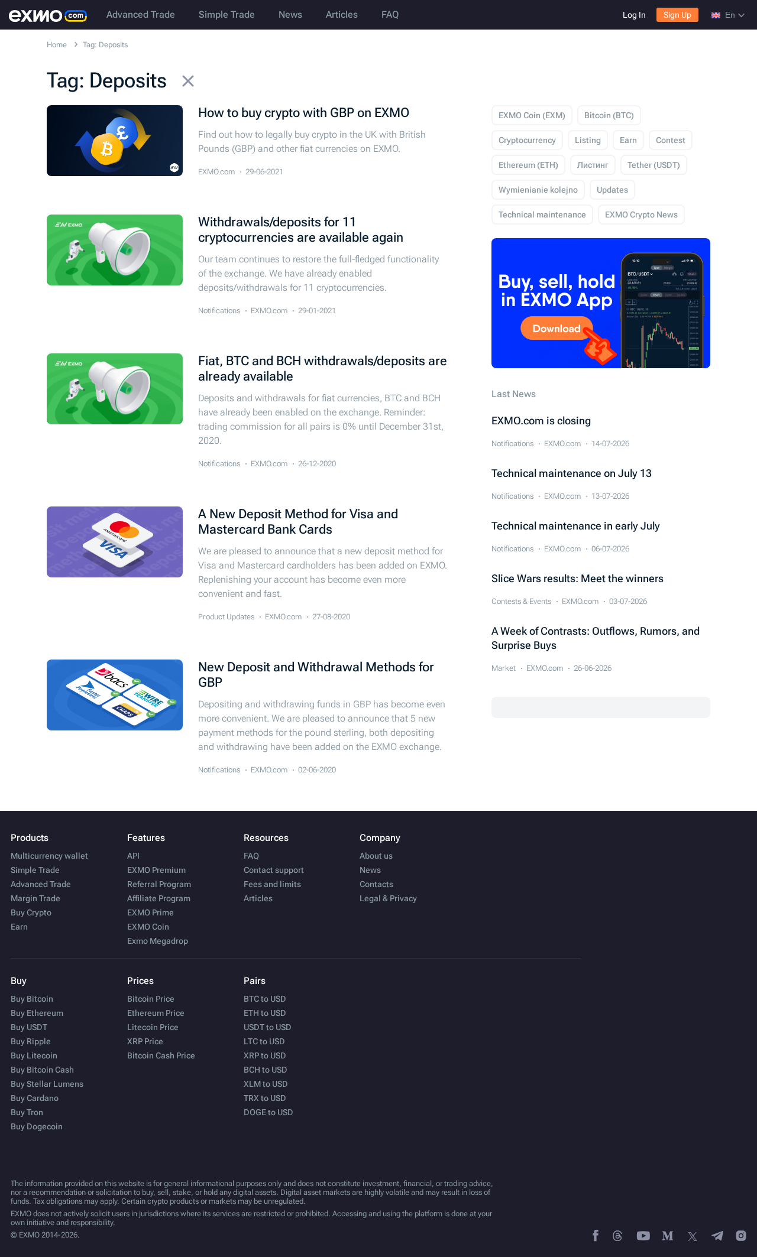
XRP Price (145, 1041)
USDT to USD (268, 1027)
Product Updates (226, 616)
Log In (634, 15)
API (133, 856)
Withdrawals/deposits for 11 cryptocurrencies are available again (300, 230)
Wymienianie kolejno (538, 189)
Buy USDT (29, 1027)
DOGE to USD (268, 1112)
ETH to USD (265, 1013)
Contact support (274, 870)
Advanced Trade (140, 14)
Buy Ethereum (37, 1013)
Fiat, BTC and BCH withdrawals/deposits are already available (322, 368)
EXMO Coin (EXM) (532, 115)
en (730, 15)
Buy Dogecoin (37, 1126)
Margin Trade (35, 898)
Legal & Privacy (388, 898)
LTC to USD (264, 1041)
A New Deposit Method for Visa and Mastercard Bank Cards (298, 521)
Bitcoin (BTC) (609, 115)
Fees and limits (272, 884)
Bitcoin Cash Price (161, 1055)
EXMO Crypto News (641, 214)
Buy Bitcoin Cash (42, 1070)
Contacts (376, 884)
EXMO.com (216, 171)
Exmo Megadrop (157, 941)
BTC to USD (265, 999)
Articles (342, 14)
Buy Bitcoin (32, 999)
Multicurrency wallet (49, 856)
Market (503, 668)
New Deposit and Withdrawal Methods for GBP (316, 675)
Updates (612, 189)
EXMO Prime (150, 912)
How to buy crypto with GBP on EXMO (303, 112)
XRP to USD (265, 1055)
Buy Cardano (35, 1098)
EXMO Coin (148, 927)
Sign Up (677, 15)
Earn (628, 140)
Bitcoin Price (150, 999)
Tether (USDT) (653, 165)
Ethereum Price (156, 1013)
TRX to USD (265, 1098)
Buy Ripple (31, 1041)
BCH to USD (265, 1070)
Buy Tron (27, 1112)
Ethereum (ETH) (528, 165)
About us (376, 856)
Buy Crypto (31, 912)
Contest (670, 140)
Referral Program (159, 884)
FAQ (390, 14)
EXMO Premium (156, 870)
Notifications (219, 310)
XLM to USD (266, 1084)
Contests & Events (521, 601)
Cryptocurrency (527, 140)
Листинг (593, 165)
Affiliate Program (158, 898)
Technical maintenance (542, 214)
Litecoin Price (153, 1027)
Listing (588, 140)
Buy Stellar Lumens (47, 1084)
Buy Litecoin (34, 1055)
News (290, 14)
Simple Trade (227, 14)
